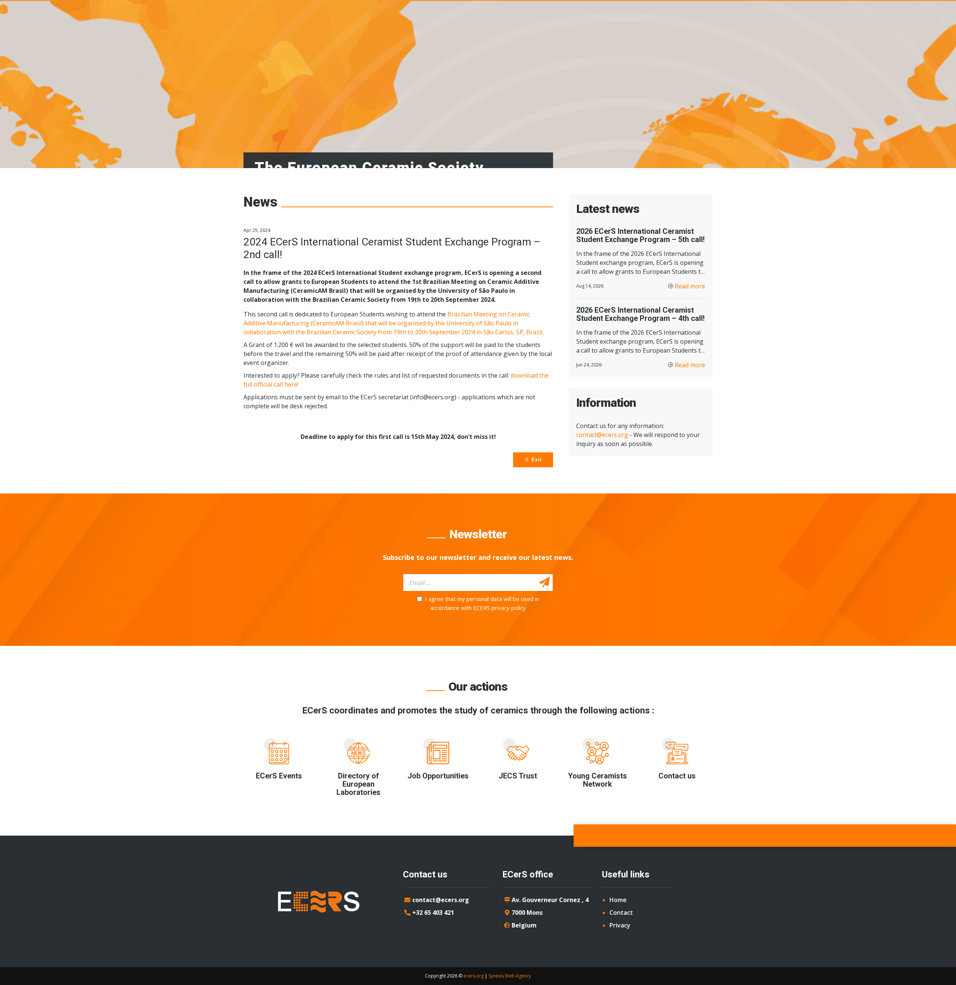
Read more (690, 286)
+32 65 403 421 (433, 912)
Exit (536, 459)
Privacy (619, 925)
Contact (621, 912)
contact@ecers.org (602, 435)
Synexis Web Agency (509, 976)
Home (618, 900)
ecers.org (473, 976)
